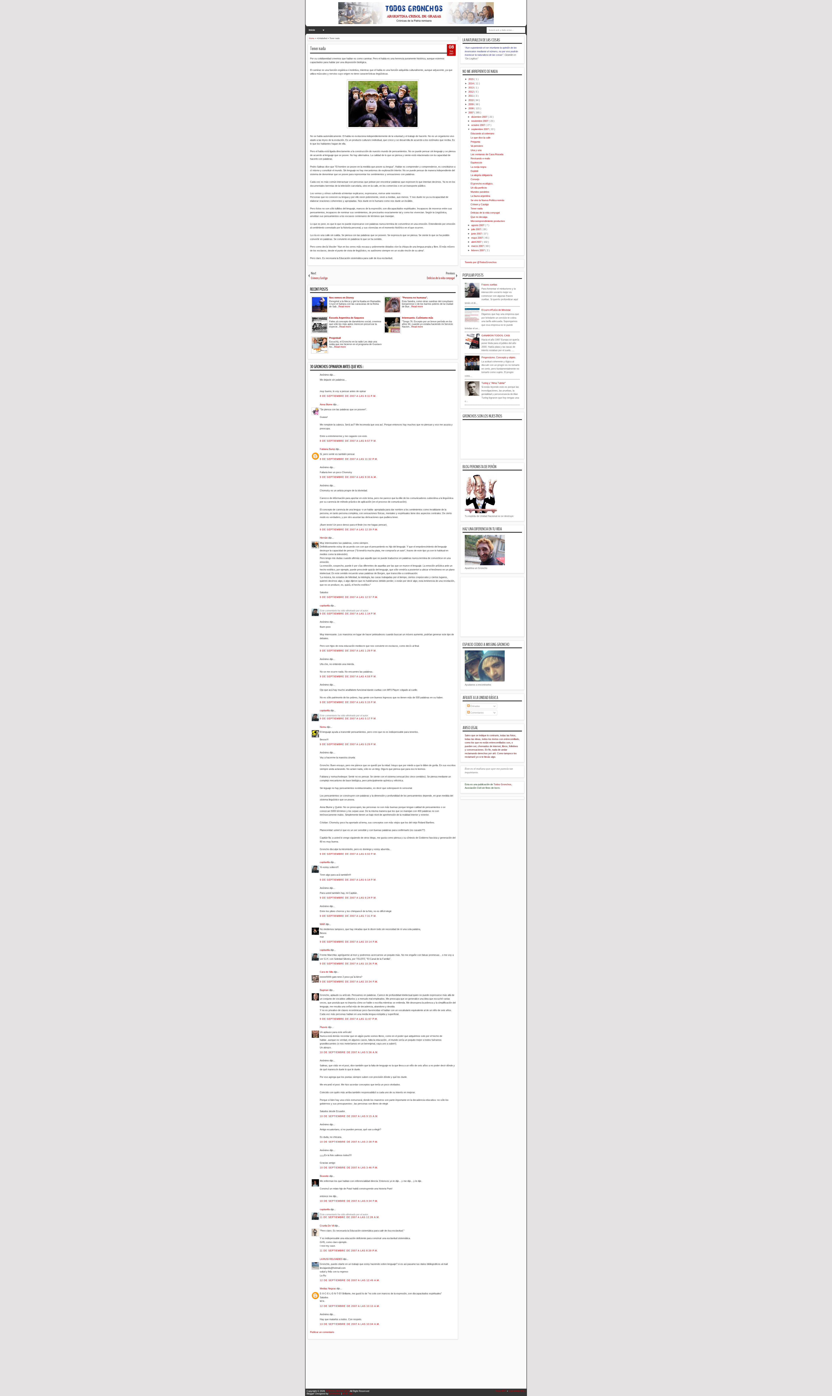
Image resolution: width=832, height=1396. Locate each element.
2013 (471, 87)
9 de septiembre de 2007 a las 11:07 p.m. (349, 1019)
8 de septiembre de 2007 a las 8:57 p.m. (348, 441)
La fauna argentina (480, 196)
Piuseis (324, 1027)
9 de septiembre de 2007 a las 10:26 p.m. (349, 963)
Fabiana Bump (328, 449)
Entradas (475, 706)
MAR (323, 924)
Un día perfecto (479, 187)
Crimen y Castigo (480, 204)
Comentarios (477, 712)
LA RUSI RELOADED (331, 1259)
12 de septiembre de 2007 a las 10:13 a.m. (350, 1306)
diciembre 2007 (479, 117)
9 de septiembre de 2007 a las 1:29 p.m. (348, 650)
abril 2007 (476, 242)
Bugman (324, 990)
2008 (471, 108)
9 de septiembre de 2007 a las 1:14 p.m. (348, 613)
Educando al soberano (482, 133)
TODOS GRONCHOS (338, 1391)
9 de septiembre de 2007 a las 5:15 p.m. (348, 702)
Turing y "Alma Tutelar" (493, 383)
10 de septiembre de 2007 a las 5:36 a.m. (349, 1052)
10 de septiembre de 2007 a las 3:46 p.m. (349, 1167)
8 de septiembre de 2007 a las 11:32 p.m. (349, 459)
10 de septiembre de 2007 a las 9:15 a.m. (349, 1116)
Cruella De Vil (327, 1225)
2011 (471, 95)
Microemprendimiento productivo (488, 221)
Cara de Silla (327, 972)
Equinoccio (476, 162)
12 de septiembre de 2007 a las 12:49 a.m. (350, 1280)
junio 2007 (477, 233)
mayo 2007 (477, 237)
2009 (471, 104)
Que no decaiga (479, 217)
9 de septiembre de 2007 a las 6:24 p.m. (348, 897)
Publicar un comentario (322, 1332)
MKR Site (347, 1393)
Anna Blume (326, 404)
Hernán (324, 537)
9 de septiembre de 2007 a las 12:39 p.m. (349, 529)
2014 (471, 83)
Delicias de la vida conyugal (485, 212)
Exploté (474, 171)
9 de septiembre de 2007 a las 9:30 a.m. (348, 477)
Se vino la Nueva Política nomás (487, 200)
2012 (471, 91)
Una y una (476, 150)
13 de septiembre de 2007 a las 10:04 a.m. (350, 1324)
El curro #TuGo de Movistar (496, 310)
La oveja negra (478, 167)
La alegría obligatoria (481, 175)
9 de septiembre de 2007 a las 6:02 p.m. (348, 854)
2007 (471, 112)
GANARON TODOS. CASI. (495, 335)
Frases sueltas (489, 284)
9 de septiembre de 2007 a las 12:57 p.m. (349, 597)
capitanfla (325, 605)
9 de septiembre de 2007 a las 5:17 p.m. (348, 718)
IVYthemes (335, 1393)
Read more (344, 306)
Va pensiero (477, 146)
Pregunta (475, 141)
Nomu (323, 727)
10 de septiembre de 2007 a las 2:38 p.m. (349, 1141)
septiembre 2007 (480, 129)
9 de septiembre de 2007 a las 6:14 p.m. (348, 879)
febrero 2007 (478, 250)
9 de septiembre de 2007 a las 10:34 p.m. (349, 981)
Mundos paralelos (480, 192)
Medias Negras (328, 1288)
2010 (471, 100)
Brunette (324, 1176)
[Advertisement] (386, 1366)
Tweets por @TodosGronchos (481, 262)
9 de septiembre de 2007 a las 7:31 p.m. (348, 916)
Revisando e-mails (480, 158)
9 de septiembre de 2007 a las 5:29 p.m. (348, 744)
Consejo (475, 179)
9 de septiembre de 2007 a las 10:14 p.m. (349, 941)
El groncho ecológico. (482, 183)
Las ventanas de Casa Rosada (487, 154)
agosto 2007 (478, 225)
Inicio (312, 30)
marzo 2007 (477, 246)
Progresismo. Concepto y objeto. (498, 357)
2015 (471, 79)
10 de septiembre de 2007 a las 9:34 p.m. (349, 1201)
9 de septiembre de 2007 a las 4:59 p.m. (348, 676)
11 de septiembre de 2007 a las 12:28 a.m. (350, 1217)
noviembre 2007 (480, 121)
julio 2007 (476, 229)
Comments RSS (517, 1391)
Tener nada (318, 48)
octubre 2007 (478, 125)
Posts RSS (501, 1391)
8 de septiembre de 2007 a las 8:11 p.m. (348, 396)
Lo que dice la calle (481, 137)
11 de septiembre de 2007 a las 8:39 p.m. (349, 1250)
